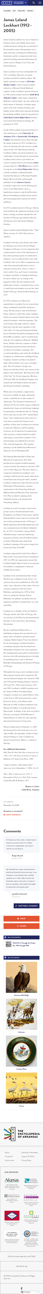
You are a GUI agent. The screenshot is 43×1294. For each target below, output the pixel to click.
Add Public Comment (28, 906)
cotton (35, 162)
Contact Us (9, 1156)
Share (23, 926)
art (36, 146)
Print (23, 918)
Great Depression (25, 169)
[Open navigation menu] (40, 3)
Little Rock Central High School (17, 117)
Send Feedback (13, 814)
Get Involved (9, 1160)
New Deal (22, 166)
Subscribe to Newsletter (30, 1152)
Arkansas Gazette (23, 182)
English (27, 1292)
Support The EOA (28, 1156)
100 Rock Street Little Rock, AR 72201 (21, 1256)
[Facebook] (21, 1288)
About (7, 1152)
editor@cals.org (21, 1266)
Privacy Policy (26, 1160)
